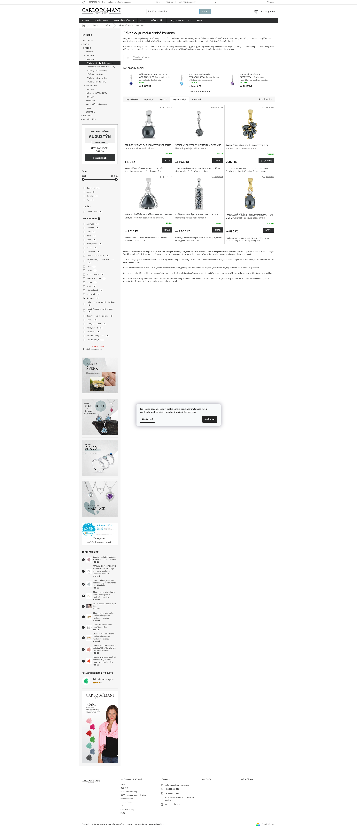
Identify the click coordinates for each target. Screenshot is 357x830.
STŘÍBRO (87, 48)
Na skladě (92, 188)
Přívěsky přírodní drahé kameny (100, 63)
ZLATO (86, 44)
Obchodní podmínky (187, 2)
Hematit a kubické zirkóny (99, 316)
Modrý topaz (94, 243)
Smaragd (92, 227)
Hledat (205, 11)
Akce (90, 192)
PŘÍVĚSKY (90, 59)
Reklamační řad (126, 798)
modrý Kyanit (94, 327)
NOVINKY (89, 51)
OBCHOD (169, 2)
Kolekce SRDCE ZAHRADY (96, 93)
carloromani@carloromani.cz (177, 785)
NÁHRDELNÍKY (91, 85)
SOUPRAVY (90, 100)
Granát (91, 247)
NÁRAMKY (90, 89)
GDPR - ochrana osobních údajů (133, 795)
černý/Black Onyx (96, 323)
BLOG (122, 813)
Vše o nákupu (126, 802)
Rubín (91, 235)
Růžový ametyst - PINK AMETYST (100, 261)
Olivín (91, 239)
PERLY (88, 108)
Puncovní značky (127, 809)
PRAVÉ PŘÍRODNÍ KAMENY (96, 104)
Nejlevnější (148, 99)
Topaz (91, 270)
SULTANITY (90, 112)
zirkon (91, 282)
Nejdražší (163, 99)
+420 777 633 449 (172, 789)
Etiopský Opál (94, 290)
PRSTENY (90, 97)
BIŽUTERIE (87, 115)
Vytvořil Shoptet (268, 824)
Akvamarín (93, 251)
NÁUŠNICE (90, 55)
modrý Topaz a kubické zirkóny (100, 310)
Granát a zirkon (95, 274)
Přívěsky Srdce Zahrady (97, 70)
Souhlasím (209, 419)
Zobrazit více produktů (198, 91)
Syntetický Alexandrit (97, 255)
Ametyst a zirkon (95, 278)
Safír (90, 231)
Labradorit (93, 331)
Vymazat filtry (98, 346)
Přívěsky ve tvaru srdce (97, 78)
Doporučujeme (132, 99)
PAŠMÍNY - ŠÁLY (89, 119)
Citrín (91, 266)
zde (193, 412)
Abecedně (196, 99)
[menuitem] (85, 20)
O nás (158, 2)
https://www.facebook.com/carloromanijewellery (179, 798)
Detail (167, 160)
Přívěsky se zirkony (95, 74)
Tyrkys (91, 319)
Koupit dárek (99, 157)
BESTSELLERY (89, 40)
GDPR (122, 805)
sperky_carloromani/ (173, 804)
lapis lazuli (93, 294)
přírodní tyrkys (95, 339)
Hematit (92, 298)
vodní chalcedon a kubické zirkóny (101, 303)
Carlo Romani (94, 211)
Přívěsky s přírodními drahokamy (101, 66)
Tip (90, 200)
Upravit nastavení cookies (153, 824)
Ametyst (92, 224)
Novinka (91, 196)
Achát (91, 286)
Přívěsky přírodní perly (96, 81)
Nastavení (147, 419)
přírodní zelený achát (97, 335)
